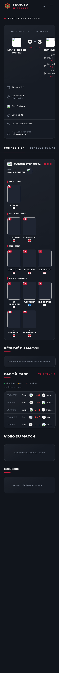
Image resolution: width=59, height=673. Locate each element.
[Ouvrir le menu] (52, 6)
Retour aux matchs (24, 18)
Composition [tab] (14, 148)
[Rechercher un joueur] (44, 6)
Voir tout (45, 374)
